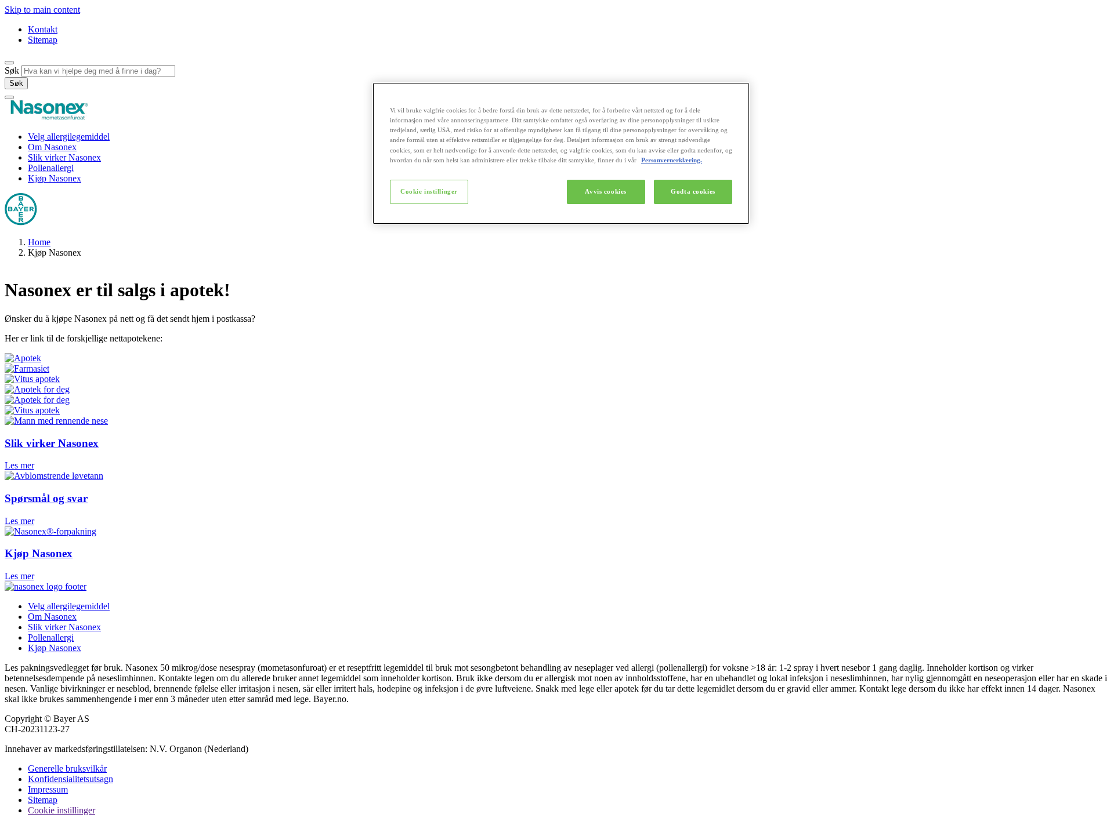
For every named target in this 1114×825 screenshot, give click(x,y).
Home (39, 242)
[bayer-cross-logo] (21, 222)
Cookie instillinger (429, 191)
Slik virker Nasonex (64, 157)
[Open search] (9, 62)
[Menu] (9, 97)
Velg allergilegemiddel (69, 136)
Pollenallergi (51, 168)
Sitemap (42, 40)
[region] (561, 153)
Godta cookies (693, 191)
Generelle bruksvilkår (67, 768)
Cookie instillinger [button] (61, 810)
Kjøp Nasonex (54, 178)
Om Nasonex (52, 147)
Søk (12, 70)
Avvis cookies (605, 191)
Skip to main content (42, 9)
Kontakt (42, 29)
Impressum (48, 789)
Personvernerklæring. (671, 160)
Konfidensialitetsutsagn (70, 779)
